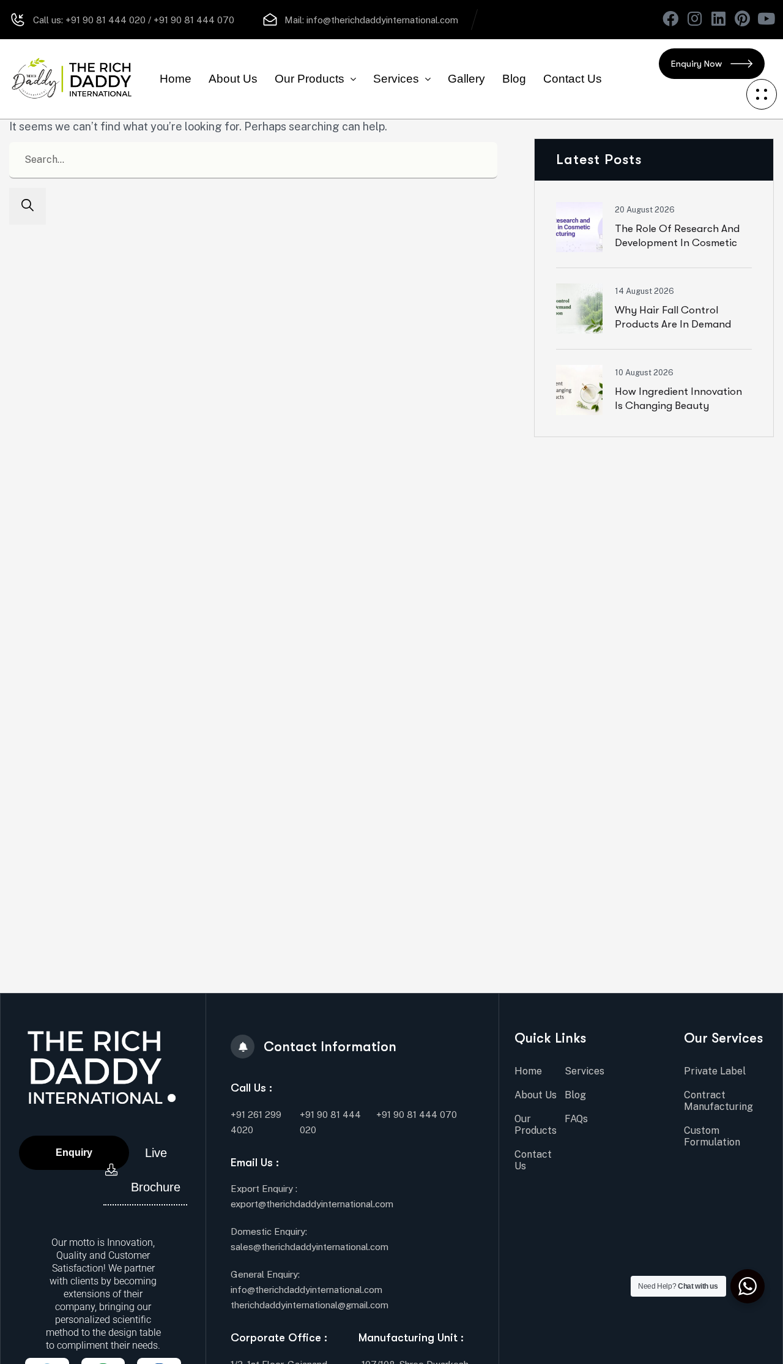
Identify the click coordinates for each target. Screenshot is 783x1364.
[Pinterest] (742, 18)
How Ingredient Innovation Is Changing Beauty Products (678, 405)
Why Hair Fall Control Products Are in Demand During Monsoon (673, 324)
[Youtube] (766, 18)
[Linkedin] (718, 18)
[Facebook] (670, 18)
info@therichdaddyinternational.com (382, 20)
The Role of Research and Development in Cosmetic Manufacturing (677, 243)
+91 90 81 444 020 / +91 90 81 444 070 (148, 20)
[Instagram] (694, 18)
